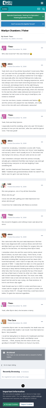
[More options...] (42, 48)
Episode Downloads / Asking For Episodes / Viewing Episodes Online (23, 16)
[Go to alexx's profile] (4, 65)
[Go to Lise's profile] (4, 185)
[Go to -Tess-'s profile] (4, 48)
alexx (10, 64)
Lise (9, 184)
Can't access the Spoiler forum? (23, 24)
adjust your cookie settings (32, 396)
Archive (19, 39)
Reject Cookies (26, 404)
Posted (17, 49)
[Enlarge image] (31, 54)
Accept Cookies (12, 404)
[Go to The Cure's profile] (4, 322)
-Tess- (10, 46)
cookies (17, 394)
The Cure (12, 320)
